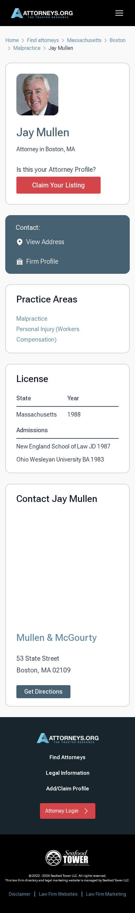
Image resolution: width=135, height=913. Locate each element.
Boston (117, 40)
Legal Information (67, 773)
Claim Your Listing (58, 185)
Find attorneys (43, 40)
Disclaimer (19, 894)
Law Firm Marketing (106, 894)
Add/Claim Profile (67, 789)
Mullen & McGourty (56, 637)
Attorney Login (61, 811)
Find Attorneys (67, 757)
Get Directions (43, 691)
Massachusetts (84, 40)
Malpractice (27, 48)
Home (12, 40)
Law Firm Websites (58, 894)
